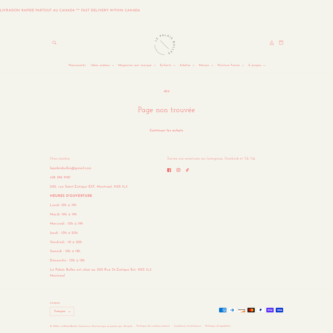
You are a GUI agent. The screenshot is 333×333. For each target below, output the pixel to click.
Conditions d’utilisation (187, 326)
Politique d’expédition (218, 326)
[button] (54, 42)
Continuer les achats (166, 130)
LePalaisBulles (69, 326)
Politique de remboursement (153, 326)
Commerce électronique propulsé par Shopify (105, 326)
